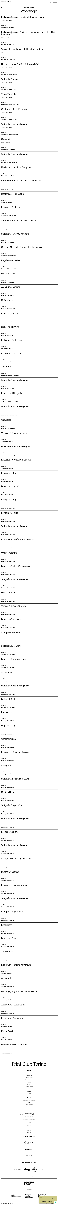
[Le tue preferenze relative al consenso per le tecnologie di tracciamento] (55, 1202)
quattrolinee (54, 1203)
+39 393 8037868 (29, 1117)
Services (29, 1084)
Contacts (29, 1093)
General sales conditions (29, 1100)
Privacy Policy (29, 1107)
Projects (29, 1082)
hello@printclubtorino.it (29, 1119)
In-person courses (28, 1077)
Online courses (29, 1080)
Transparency (29, 1102)
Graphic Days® (29, 1086)
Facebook (29, 1125)
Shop (29, 1089)
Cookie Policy (29, 1104)
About (29, 1073)
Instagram (29, 1128)
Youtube (29, 1132)
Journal (29, 1091)
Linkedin (29, 1130)
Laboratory (29, 1075)
